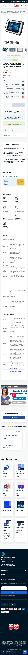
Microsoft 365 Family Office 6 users (19, 492)
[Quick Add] (5, 468)
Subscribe (14, 592)
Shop (6, 10)
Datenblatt (12, 371)
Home (2, 10)
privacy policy (12, 595)
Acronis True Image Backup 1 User (20, 510)
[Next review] (25, 451)
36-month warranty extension (5, 473)
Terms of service (4, 634)
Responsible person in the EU (16, 373)
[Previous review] (2, 451)
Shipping (9, 74)
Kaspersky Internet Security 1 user (20, 473)
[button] (3, 5)
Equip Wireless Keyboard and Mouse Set (20, 529)
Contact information (12, 632)
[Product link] (7, 470)
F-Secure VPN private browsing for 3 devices (7, 510)
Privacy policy (12, 634)
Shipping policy (20, 632)
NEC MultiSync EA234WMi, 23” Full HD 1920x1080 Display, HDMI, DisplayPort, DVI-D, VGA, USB (7, 532)
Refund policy (19, 634)
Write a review (14, 417)
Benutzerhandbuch (19, 371)
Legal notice (3, 632)
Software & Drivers (13, 368)
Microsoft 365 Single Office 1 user (6, 492)
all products (11, 10)
